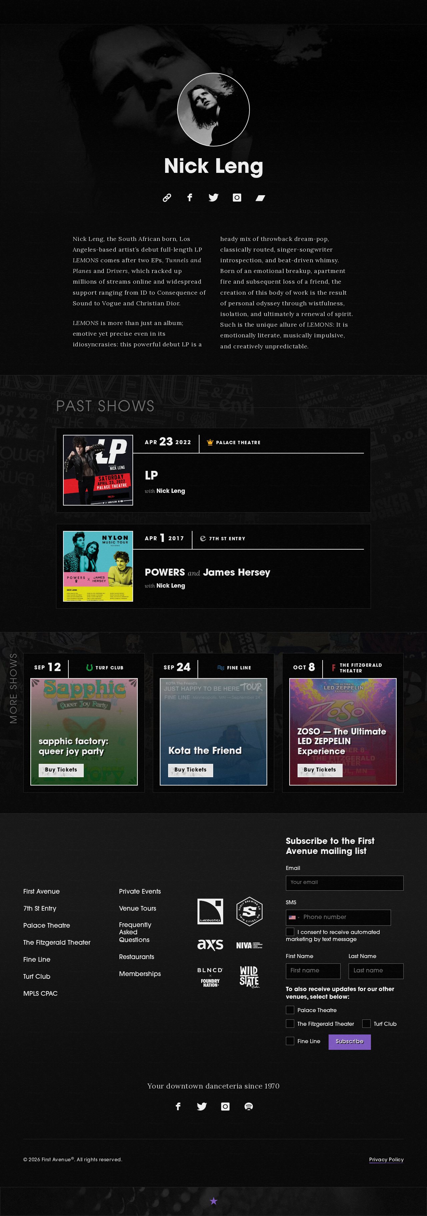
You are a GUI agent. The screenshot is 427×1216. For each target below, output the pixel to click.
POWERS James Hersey (207, 573)
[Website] (166, 198)
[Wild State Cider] (250, 977)
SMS (291, 903)
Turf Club (384, 1024)
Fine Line (308, 1041)
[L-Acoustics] (210, 912)
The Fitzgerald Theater (325, 1024)
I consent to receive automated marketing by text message (333, 936)
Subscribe (350, 1041)
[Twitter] (213, 198)
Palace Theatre (316, 1010)
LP (151, 477)
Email (293, 868)
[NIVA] (250, 945)
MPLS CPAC (40, 994)
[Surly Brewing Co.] (250, 911)
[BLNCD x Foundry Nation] (210, 977)
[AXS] (210, 945)
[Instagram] (237, 198)
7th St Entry (39, 909)
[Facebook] (190, 198)
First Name (299, 956)
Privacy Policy (386, 1160)
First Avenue (41, 892)
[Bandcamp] (260, 198)
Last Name (362, 956)
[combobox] (294, 917)
